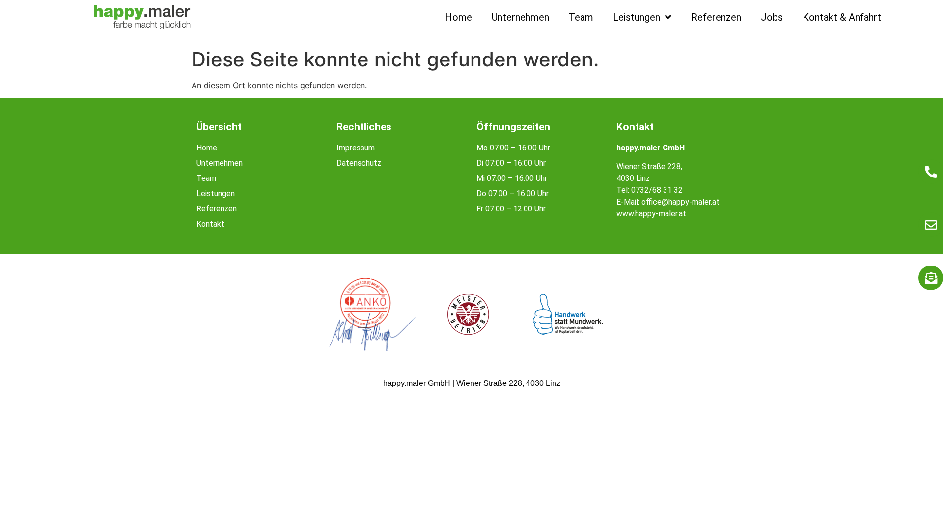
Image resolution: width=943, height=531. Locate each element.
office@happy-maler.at (680, 201)
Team (581, 17)
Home (458, 17)
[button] (21, 509)
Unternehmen (520, 17)
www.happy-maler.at (651, 213)
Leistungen (636, 17)
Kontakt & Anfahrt (842, 17)
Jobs (772, 17)
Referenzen (716, 17)
